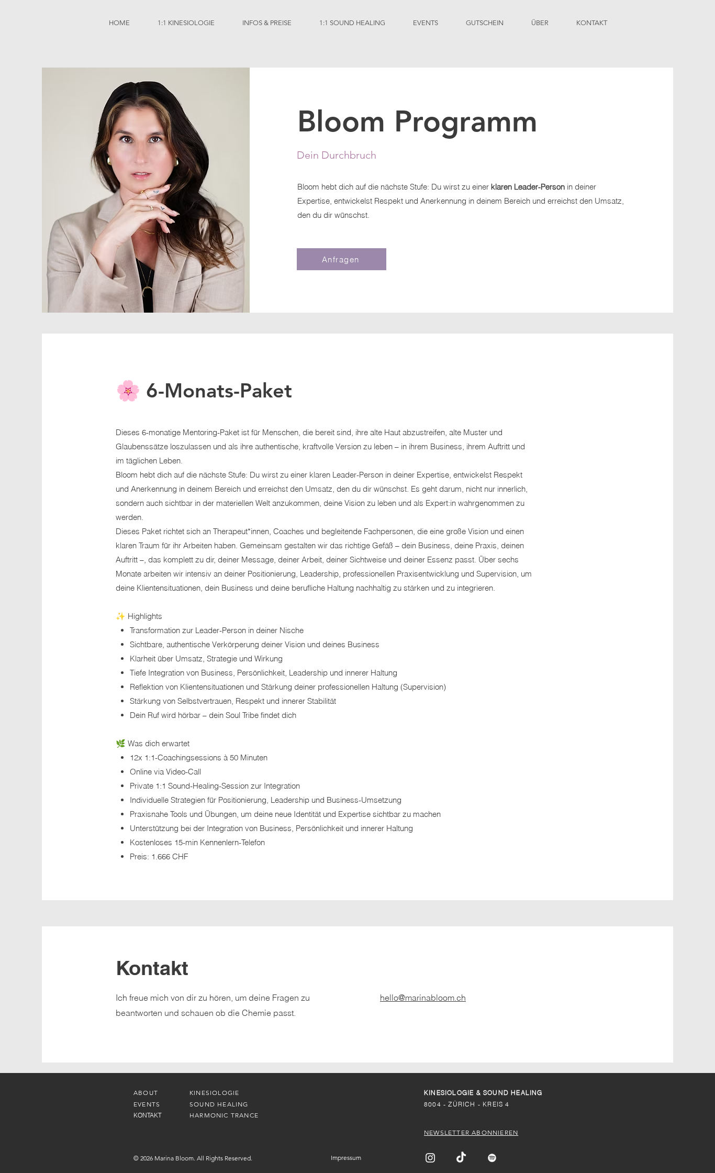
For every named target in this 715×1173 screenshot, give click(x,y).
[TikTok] (461, 1158)
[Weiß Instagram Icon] (430, 1158)
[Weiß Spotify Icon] (492, 1158)
